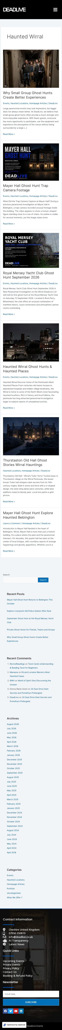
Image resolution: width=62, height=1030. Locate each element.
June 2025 (12, 786)
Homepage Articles (38, 103)
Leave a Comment (11, 523)
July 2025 (11, 782)
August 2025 (13, 777)
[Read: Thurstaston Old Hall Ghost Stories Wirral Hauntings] (31, 436)
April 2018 (11, 852)
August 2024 (13, 830)
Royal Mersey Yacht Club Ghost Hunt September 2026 (28, 275)
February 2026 (14, 750)
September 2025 (14, 773)
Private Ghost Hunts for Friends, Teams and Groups (31, 630)
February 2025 (13, 804)
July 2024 (11, 835)
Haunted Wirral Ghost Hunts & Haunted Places (27, 369)
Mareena (14, 672)
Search (6, 575)
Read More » (9, 133)
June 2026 (12, 733)
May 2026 (11, 737)
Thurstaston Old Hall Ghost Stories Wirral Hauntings (25, 462)
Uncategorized (13, 893)
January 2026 (13, 755)
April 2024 (11, 848)
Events (6, 103)
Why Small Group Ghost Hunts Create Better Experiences (27, 95)
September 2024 (15, 826)
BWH (12, 680)
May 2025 (11, 790)
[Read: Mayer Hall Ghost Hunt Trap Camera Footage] (31, 162)
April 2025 (11, 795)
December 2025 (14, 759)
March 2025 (12, 799)
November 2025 (14, 764)
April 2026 (11, 742)
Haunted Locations (19, 103)
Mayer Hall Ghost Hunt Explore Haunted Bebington (28, 515)
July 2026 (11, 728)
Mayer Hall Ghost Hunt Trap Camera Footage (25, 188)
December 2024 (14, 812)
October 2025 (13, 768)
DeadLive (14, 697)
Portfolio (11, 888)
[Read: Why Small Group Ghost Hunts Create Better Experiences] (31, 68)
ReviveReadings (17, 664)
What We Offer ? (14, 897)
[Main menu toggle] (55, 9)
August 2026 (13, 724)
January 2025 (13, 808)
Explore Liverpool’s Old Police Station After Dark (29, 611)
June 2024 (12, 839)
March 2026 (12, 746)
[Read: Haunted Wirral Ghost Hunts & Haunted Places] (31, 342)
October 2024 (13, 821)
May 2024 (11, 844)
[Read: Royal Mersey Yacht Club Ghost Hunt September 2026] (31, 250)
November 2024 (14, 817)
